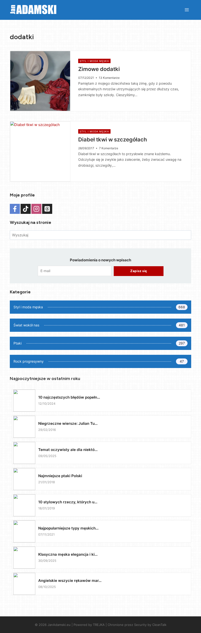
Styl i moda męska (94, 60)
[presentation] (40, 81)
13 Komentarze (109, 78)
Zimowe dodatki (99, 69)
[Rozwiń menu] (186, 9)
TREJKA (99, 625)
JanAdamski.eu (59, 625)
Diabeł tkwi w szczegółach (112, 139)
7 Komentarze (108, 148)
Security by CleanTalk (150, 625)
